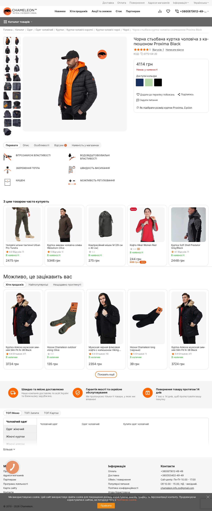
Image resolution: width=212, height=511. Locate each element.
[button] (185, 94)
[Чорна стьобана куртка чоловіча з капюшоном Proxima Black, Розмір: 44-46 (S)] (75, 84)
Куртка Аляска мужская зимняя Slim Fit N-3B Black (23, 348)
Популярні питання (118, 483)
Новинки (60, 11)
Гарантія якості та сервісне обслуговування (104, 391)
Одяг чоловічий (90, 424)
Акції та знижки (102, 11)
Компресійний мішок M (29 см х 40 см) (105, 246)
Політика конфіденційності (123, 488)
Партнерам (133, 11)
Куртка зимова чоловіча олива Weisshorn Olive (64, 246)
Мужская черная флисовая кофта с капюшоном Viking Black (104, 348)
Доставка (108, 2)
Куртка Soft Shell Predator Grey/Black (185, 246)
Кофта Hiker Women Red (143, 245)
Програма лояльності (15, 483)
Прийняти (106, 505)
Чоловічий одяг (16, 421)
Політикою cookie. (126, 499)
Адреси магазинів (159, 2)
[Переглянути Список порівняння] (159, 11)
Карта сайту (10, 488)
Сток (119, 11)
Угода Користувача (119, 492)
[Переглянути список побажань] (168, 11)
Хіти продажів (79, 11)
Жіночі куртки (15, 436)
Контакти (8, 492)
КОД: (137, 53)
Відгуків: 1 (158, 49)
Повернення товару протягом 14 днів (178, 391)
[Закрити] (207, 499)
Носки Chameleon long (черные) (142, 348)
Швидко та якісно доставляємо (43, 389)
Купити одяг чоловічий (136, 424)
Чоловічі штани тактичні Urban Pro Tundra (23, 246)
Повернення (137, 2)
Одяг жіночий (15, 429)
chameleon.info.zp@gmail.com (177, 488)
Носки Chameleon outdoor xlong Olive (61, 348)
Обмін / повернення (119, 479)
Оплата (121, 2)
